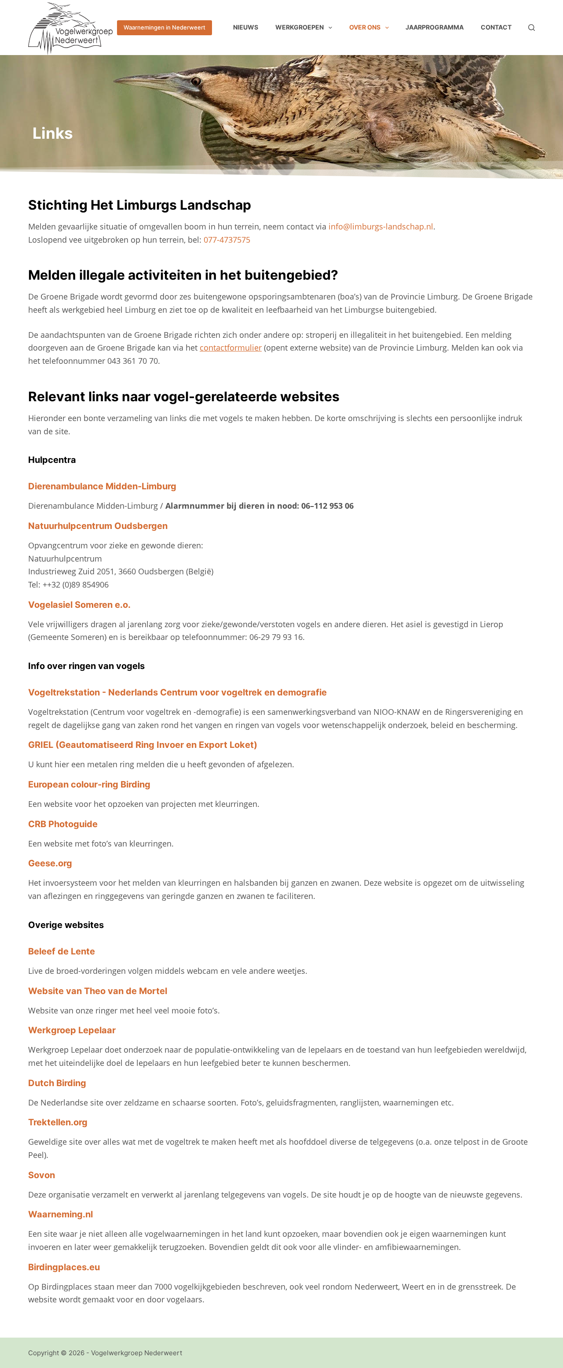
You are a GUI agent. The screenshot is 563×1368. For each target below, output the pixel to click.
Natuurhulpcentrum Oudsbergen (98, 526)
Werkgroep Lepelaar (72, 1030)
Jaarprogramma (435, 27)
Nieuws (245, 27)
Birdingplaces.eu (64, 1267)
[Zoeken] (531, 27)
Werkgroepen (299, 27)
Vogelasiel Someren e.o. (79, 604)
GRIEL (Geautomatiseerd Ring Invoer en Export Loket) (142, 744)
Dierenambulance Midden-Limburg (102, 486)
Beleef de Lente (61, 951)
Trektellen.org (58, 1122)
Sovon (41, 1175)
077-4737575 (227, 239)
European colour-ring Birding (89, 784)
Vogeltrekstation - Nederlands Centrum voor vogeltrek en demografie (177, 692)
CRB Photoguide (63, 824)
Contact (496, 27)
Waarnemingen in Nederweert (164, 27)
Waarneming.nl (60, 1214)
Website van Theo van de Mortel (97, 991)
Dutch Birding (57, 1083)
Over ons (364, 27)
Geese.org (50, 863)
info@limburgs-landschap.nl (381, 226)
